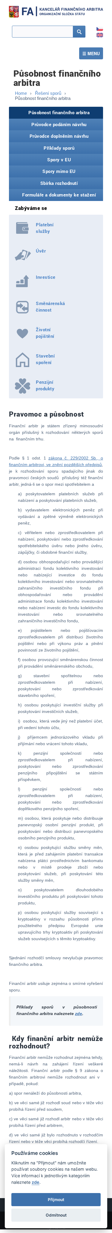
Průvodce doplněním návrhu (59, 136)
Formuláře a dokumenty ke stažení (59, 195)
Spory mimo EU (59, 171)
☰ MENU (91, 53)
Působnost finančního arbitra (59, 112)
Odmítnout (56, 1215)
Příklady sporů (59, 148)
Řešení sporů (48, 93)
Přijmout (56, 1199)
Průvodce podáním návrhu (59, 124)
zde (78, 1013)
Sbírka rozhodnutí (59, 183)
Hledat (73, 34)
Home (21, 93)
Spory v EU (59, 160)
